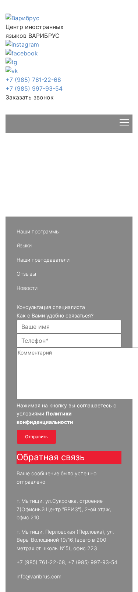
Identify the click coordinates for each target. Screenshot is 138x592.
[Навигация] (124, 123)
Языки (24, 245)
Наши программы (38, 231)
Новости (27, 288)
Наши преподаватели (43, 260)
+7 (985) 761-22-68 (33, 79)
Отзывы (26, 273)
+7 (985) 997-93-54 (34, 88)
